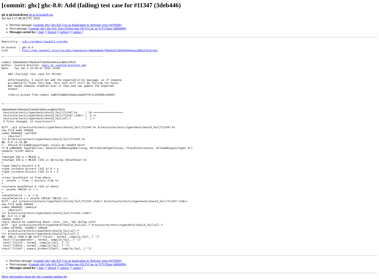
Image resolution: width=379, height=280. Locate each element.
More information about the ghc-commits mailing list (34, 276)
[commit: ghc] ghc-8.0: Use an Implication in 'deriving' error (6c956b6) (77, 25)
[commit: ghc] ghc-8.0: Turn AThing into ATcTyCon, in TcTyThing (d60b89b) (77, 28)
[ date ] (41, 32)
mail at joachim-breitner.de (64, 65)
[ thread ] (52, 32)
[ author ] (77, 32)
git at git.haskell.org (41, 14)
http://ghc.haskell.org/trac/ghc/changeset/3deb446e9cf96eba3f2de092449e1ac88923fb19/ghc (90, 50)
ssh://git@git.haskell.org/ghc (45, 41)
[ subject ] (64, 32)
